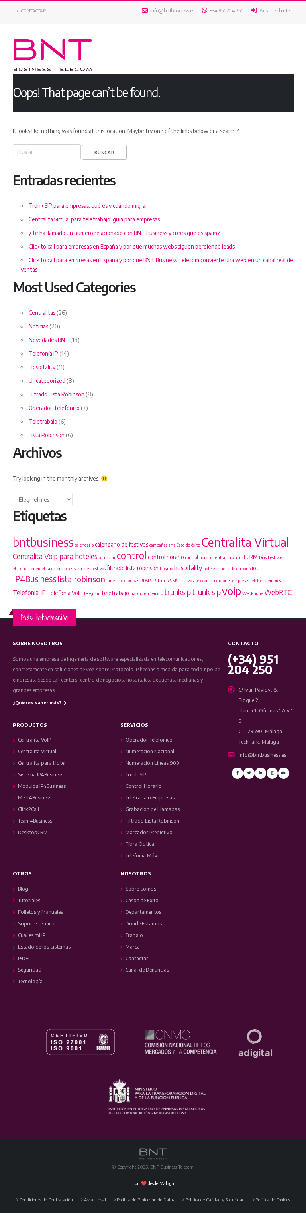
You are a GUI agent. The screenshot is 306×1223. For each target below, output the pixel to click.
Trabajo (134, 935)
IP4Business (34, 578)
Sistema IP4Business (40, 774)
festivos (99, 568)
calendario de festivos (121, 544)
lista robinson (81, 579)
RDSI (144, 580)
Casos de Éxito (142, 900)
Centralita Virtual (245, 542)
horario (166, 568)
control (132, 555)
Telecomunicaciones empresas (222, 580)
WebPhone (252, 593)
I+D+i (23, 958)
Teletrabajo (43, 421)
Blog (23, 888)
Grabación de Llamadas (153, 809)
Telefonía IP (43, 353)
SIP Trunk (159, 580)
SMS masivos (182, 580)
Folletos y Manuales (40, 912)
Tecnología (30, 981)
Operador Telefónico (54, 407)
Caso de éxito (188, 544)
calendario (84, 544)
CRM (252, 556)
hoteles (209, 568)
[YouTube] (283, 773)
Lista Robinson (47, 435)
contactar (107, 557)
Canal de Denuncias (147, 969)
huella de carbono (234, 568)
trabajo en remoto (146, 593)
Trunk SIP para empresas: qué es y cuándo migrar (88, 205)
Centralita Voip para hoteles (55, 556)
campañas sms (162, 544)
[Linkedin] (260, 773)
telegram (92, 593)
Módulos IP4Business (42, 786)
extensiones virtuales (70, 568)
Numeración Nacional (150, 751)
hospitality (188, 567)
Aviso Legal (95, 1199)
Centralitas (42, 312)
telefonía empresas (267, 580)
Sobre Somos (141, 888)
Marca (133, 946)
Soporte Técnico (36, 923)
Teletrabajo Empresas (150, 797)
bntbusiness (43, 542)
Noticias (38, 326)
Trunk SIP (136, 774)
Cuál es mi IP (31, 935)
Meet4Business (34, 797)
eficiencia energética (31, 568)
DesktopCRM (33, 832)
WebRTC (278, 592)
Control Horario (144, 786)
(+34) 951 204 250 (253, 664)
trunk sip (206, 592)
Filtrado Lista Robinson (56, 394)
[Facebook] (237, 773)
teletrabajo (115, 592)
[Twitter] (249, 773)
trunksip (177, 592)
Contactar (33, 10)
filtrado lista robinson (133, 568)
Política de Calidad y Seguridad (215, 1199)
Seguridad (29, 969)
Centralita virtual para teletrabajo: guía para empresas (94, 219)
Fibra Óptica (140, 844)
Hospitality (42, 367)
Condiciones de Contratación (46, 1199)
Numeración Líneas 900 (152, 763)
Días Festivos (270, 557)
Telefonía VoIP (65, 592)
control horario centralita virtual (215, 557)
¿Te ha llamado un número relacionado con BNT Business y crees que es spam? (124, 232)
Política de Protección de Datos (145, 1199)
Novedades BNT (49, 339)
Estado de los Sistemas (44, 946)
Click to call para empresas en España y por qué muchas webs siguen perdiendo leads (132, 246)
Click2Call (28, 809)
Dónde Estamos (144, 923)
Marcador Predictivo (149, 832)
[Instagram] (272, 773)
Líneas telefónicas (122, 580)
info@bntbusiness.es (171, 10)
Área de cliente (274, 10)
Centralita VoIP (34, 739)
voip (231, 590)
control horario (166, 556)
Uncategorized (47, 380)
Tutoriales (29, 900)
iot (255, 568)
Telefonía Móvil (143, 855)
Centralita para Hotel (41, 763)
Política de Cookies (272, 1199)
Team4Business (35, 820)
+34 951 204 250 (225, 10)
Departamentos (143, 912)
